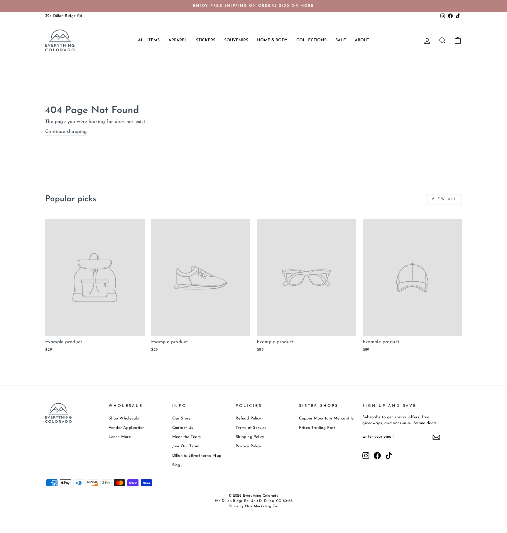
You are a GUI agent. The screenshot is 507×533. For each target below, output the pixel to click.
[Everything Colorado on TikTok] (388, 455)
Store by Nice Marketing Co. (253, 506)
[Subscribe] (436, 437)
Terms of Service (251, 428)
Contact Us (182, 428)
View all (444, 199)
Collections (311, 40)
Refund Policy (248, 418)
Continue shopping (66, 131)
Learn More (120, 437)
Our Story (181, 418)
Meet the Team (186, 437)
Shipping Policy (250, 437)
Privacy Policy (248, 446)
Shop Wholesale (124, 418)
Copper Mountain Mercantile (326, 418)
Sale (340, 40)
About (362, 40)
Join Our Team (186, 446)
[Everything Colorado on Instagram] (365, 455)
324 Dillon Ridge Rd (63, 16)
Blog (176, 465)
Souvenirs (236, 40)
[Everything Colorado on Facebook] (377, 455)
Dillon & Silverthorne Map (197, 456)
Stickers (205, 40)
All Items (149, 40)
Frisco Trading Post (317, 428)
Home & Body (272, 40)
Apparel (177, 40)
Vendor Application (127, 428)
